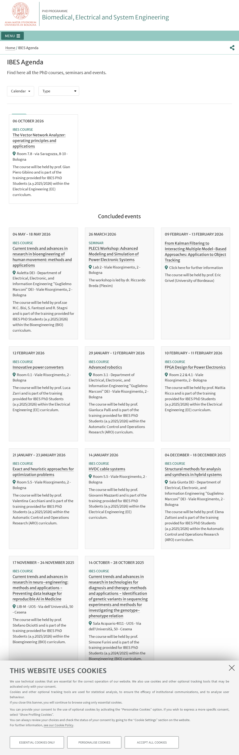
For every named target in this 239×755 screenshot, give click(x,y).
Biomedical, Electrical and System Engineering (105, 15)
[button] (12, 36)
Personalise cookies (94, 742)
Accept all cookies (152, 742)
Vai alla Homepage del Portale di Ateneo (20, 14)
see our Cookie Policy (58, 725)
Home (10, 47)
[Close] (231, 668)
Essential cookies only (37, 742)
